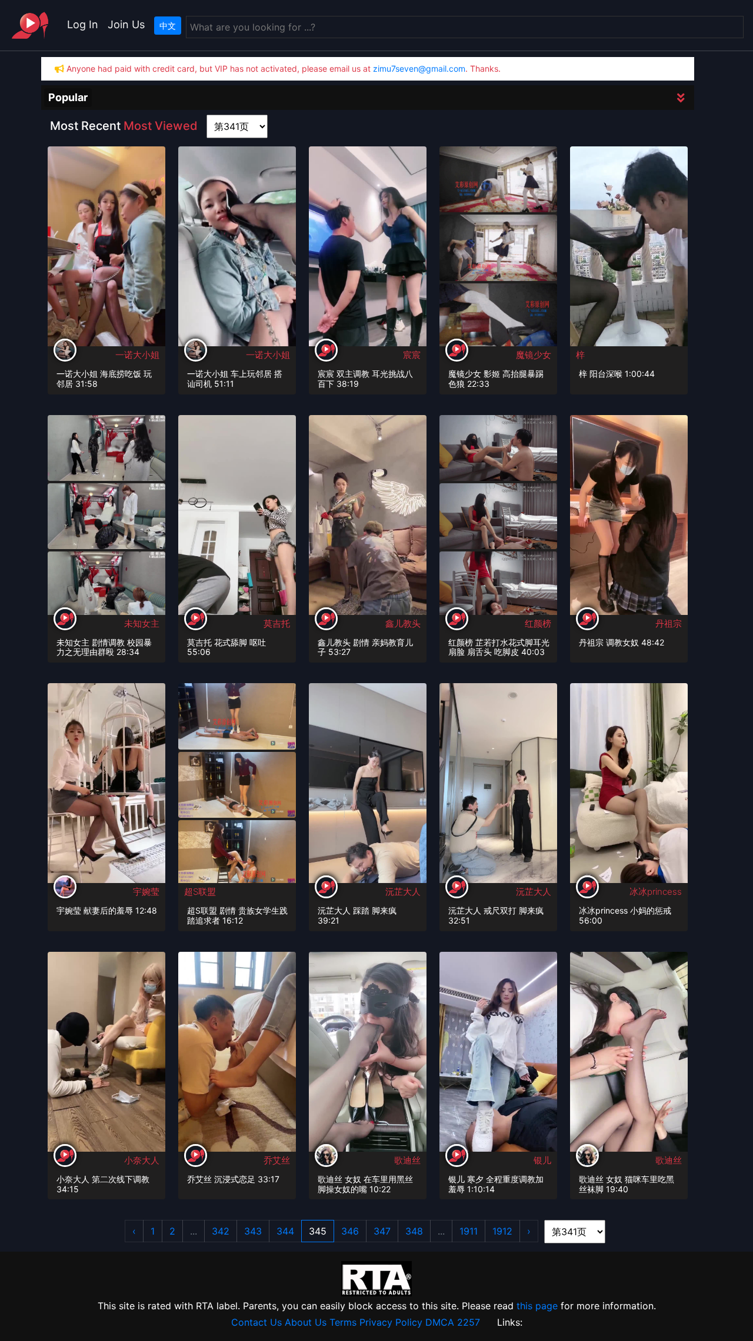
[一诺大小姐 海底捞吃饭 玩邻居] (106, 249)
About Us (305, 1322)
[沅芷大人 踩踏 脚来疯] (368, 786)
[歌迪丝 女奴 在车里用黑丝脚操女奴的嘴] (368, 1055)
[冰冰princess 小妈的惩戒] (629, 786)
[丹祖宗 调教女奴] (629, 518)
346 (350, 1231)
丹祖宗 (668, 623)
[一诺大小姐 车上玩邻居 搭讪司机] (237, 249)
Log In (82, 24)
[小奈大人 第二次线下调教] (106, 1055)
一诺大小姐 (137, 354)
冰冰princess (655, 891)
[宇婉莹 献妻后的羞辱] (106, 786)
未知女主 (141, 623)
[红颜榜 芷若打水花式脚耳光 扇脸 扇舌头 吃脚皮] (498, 447)
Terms (342, 1322)
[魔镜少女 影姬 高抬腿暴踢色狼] (498, 179)
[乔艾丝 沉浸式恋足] (237, 1055)
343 (253, 1231)
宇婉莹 (146, 891)
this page (537, 1306)
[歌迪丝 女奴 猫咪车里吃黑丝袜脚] (629, 1055)
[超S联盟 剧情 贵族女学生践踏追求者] (237, 715)
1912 (502, 1231)
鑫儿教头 (403, 623)
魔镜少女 (533, 354)
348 (414, 1231)
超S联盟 (200, 891)
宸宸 (412, 354)
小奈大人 (141, 1160)
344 (285, 1231)
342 (220, 1231)
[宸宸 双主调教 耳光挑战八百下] (368, 249)
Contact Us (256, 1322)
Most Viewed (161, 126)
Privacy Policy (390, 1322)
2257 (468, 1322)
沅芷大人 (403, 891)
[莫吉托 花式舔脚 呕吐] (237, 518)
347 (382, 1231)
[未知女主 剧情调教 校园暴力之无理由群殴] (106, 447)
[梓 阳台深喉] (629, 250)
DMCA (439, 1322)
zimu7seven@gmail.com (419, 68)
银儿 (542, 1160)
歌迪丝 (407, 1160)
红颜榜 (538, 623)
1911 (468, 1231)
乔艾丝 (277, 1160)
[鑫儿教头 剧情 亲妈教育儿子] (368, 518)
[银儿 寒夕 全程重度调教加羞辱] (498, 1055)
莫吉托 (277, 623)
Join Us (126, 24)
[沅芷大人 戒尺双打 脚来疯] (498, 786)
